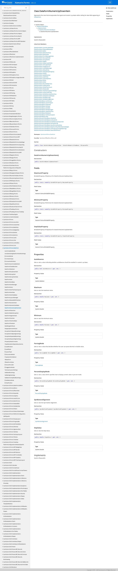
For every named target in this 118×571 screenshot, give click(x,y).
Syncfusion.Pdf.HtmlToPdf (10, 82)
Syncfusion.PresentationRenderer (12, 113)
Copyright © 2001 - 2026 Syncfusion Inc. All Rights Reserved (101, 570)
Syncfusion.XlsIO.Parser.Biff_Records (12, 549)
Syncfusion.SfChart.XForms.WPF (11, 137)
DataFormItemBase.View (41, 116)
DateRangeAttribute (10, 326)
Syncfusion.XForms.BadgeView (11, 230)
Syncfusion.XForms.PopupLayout (12, 419)
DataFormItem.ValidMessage (42, 97)
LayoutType (8, 352)
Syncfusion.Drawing (8, 23)
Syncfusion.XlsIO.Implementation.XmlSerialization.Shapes (12, 535)
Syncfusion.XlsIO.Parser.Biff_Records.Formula (15, 554)
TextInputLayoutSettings (11, 370)
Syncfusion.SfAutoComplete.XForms (12, 119)
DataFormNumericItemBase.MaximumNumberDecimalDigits (51, 127)
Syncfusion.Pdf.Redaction (9, 95)
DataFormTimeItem (10, 323)
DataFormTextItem (10, 318)
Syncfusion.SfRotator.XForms (10, 196)
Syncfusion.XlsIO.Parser (9, 546)
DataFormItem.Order (40, 82)
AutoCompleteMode (10, 251)
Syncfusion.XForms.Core (9, 245)
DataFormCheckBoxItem (11, 266)
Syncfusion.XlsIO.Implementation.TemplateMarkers (12, 502)
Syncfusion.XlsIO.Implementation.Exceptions (14, 486)
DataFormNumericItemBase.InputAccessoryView (48, 125)
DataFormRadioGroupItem (11, 313)
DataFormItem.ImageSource (42, 66)
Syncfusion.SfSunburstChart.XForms (12, 206)
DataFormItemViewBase (11, 295)
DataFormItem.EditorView (41, 54)
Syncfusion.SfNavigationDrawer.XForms (13, 173)
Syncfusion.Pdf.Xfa (8, 103)
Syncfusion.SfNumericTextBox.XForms (13, 175)
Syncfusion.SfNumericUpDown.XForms (13, 178)
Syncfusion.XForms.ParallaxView (11, 406)
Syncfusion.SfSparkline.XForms (11, 204)
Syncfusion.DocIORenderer (10, 20)
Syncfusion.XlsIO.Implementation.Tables (13, 498)
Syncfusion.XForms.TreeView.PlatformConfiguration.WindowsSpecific (13, 443)
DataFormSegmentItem (11, 315)
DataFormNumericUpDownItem (13, 308)
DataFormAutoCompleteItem (12, 264)
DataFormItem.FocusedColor (42, 58)
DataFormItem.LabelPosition (42, 75)
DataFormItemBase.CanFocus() (43, 101)
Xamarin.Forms (22, 2)
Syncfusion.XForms (8, 219)
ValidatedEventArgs (10, 372)
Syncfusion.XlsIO (7, 462)
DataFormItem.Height (40, 61)
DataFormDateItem (10, 269)
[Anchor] (33, 150)
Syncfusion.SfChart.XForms (10, 132)
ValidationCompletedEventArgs (13, 377)
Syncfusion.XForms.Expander (10, 393)
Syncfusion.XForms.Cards (9, 237)
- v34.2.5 (33, 3)
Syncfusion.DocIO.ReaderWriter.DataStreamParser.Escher (11, 14)
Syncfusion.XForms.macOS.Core (11, 398)
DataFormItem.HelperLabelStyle (43, 63)
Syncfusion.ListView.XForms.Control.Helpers (14, 31)
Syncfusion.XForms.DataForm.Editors (13, 385)
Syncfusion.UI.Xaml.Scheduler (11, 217)
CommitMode (9, 256)
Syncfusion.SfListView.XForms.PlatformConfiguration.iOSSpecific (12, 167)
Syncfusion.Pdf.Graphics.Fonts (11, 75)
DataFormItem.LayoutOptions (42, 78)
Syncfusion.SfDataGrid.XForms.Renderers (14, 150)
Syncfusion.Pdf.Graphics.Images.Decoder (13, 77)
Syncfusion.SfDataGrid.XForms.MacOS (13, 147)
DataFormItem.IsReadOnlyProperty (44, 71)
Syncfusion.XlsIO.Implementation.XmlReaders (15, 506)
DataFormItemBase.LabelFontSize (43, 111)
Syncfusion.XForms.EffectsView (11, 390)
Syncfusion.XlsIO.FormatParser (11, 468)
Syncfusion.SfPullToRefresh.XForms (12, 186)
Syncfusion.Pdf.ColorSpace (10, 64)
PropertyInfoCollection (10, 357)
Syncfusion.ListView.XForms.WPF (11, 38)
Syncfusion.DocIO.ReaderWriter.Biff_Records (14, 10)
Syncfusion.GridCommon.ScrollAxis (12, 26)
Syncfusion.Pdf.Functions (9, 70)
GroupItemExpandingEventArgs (13, 339)
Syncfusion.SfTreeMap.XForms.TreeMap (13, 212)
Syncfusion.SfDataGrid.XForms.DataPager (14, 142)
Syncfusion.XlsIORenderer (10, 567)
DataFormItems (9, 287)
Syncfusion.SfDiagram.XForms (11, 155)
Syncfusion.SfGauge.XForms (10, 157)
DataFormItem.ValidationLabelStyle (44, 96)
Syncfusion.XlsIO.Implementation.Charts (13, 475)
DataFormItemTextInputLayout (13, 290)
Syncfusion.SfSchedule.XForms (11, 199)
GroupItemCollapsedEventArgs (13, 331)
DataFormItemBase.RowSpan (42, 113)
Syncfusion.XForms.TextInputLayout (12, 434)
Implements (109, 18)
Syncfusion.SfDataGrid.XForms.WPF (12, 152)
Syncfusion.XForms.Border (10, 232)
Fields (107, 13)
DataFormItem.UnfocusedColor (43, 92)
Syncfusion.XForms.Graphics (10, 396)
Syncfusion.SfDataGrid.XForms (11, 139)
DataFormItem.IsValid (40, 73)
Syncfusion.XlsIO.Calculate (10, 465)
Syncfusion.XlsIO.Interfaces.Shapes (12, 541)
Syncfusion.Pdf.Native (9, 90)
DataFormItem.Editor (40, 51)
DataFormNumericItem (11, 302)
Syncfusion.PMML (8, 108)
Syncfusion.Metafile (8, 46)
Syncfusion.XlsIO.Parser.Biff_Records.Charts (14, 552)
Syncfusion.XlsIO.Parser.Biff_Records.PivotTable (15, 564)
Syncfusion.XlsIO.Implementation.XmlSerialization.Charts (12, 520)
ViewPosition (8, 383)
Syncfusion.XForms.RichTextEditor (12, 424)
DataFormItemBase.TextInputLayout (44, 115)
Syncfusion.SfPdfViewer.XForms (11, 181)
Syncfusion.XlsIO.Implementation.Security (14, 493)
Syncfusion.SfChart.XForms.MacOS (12, 134)
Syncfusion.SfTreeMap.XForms (11, 209)
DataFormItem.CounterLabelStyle (43, 47)
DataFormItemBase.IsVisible (42, 108)
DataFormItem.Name (40, 80)
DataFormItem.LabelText (41, 77)
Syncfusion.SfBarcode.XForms (11, 121)
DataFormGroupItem (10, 274)
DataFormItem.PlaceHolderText (43, 84)
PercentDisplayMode (41, 393)
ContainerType (9, 259)
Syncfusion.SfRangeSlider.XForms (11, 191)
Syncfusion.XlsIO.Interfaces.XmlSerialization (14, 544)
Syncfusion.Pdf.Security (9, 98)
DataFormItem (8, 279)
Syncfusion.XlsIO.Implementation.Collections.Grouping (15, 482)
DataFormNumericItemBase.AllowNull (45, 118)
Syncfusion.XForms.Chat (9, 240)
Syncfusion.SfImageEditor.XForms (12, 160)
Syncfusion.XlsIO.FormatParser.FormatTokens (15, 470)
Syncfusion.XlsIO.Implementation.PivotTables (15, 491)
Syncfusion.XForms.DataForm (11, 248)
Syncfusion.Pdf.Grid (8, 80)
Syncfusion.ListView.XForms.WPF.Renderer (14, 41)
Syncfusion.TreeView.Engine (10, 214)
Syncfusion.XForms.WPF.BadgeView (12, 447)
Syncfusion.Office (7, 49)
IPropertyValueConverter (11, 341)
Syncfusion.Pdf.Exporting (9, 67)
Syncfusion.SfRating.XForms (10, 193)
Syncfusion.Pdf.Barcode (9, 62)
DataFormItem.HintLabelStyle (42, 65)
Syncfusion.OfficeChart (9, 54)
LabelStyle (8, 349)
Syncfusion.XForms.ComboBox (11, 243)
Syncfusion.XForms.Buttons (10, 235)
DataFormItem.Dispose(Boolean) (43, 49)
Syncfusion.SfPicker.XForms (10, 183)
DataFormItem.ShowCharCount (43, 87)
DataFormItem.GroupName (42, 59)
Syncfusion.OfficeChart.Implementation (13, 57)
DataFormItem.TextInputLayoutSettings (45, 90)
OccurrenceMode (10, 354)
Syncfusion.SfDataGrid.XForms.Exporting (13, 144)
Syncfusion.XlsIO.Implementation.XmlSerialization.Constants (12, 525)
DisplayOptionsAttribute (11, 328)
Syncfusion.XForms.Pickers (10, 408)
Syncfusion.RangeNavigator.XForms (12, 116)
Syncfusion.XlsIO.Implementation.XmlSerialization (12, 515)
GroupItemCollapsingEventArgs (13, 333)
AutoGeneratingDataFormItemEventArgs (15, 253)
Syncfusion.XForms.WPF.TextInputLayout (14, 460)
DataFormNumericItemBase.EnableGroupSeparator (49, 121)
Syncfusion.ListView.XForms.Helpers (12, 33)
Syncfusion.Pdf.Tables (9, 101)
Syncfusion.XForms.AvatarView (11, 224)
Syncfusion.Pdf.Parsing (9, 93)
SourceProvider (9, 365)
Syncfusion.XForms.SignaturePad (11, 429)
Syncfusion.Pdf (7, 59)
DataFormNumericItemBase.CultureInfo (45, 120)
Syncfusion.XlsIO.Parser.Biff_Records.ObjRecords (15, 562)
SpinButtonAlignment (41, 421)
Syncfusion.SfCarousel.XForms (11, 129)
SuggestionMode (9, 367)
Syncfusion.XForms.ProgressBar (11, 421)
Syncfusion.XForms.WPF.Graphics (12, 457)
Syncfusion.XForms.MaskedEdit (11, 403)
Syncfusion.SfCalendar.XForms (11, 126)
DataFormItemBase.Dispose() (42, 104)
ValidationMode (9, 380)
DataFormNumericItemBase (12, 305)
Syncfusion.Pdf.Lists (8, 88)
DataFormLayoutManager (11, 297)
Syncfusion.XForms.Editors (10, 388)
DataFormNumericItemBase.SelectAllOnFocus (47, 130)
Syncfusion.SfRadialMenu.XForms (12, 188)
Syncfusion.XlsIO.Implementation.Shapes (14, 496)
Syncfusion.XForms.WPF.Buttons (11, 452)
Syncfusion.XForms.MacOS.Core (11, 401)
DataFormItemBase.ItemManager (43, 109)
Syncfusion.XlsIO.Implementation (12, 473)
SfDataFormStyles (9, 362)
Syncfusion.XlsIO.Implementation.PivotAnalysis (15, 488)
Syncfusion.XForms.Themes (10, 437)
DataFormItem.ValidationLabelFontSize (45, 94)
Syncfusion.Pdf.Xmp (8, 106)
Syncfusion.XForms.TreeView (10, 439)
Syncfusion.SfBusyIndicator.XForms (12, 124)
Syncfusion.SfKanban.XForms (10, 163)
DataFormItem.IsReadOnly (41, 70)
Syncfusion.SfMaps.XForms (10, 170)
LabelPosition (9, 346)
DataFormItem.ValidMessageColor (44, 99)
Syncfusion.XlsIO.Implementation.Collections (14, 478)
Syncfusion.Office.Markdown (10, 51)
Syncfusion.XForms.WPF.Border (11, 450)
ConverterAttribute (10, 261)
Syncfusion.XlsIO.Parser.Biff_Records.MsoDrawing (12, 558)
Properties (109, 16)
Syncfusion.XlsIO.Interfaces (10, 539)
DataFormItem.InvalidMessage (43, 68)
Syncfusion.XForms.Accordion (11, 222)
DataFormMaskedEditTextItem (13, 300)
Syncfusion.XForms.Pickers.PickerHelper (13, 411)
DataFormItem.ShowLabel (41, 89)
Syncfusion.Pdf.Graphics (9, 72)
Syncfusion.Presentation (9, 111)
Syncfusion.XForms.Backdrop (10, 227)
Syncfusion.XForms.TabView (10, 432)
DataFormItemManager (11, 284)
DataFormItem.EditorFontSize (42, 53)
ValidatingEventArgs (10, 375)
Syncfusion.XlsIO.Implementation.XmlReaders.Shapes (15, 510)
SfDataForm (8, 359)
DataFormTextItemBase (11, 321)
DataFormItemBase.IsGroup (42, 106)
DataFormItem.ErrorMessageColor (44, 56)
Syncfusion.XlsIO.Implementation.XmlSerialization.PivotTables (12, 530)
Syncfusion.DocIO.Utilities (9, 18)
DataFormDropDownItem (11, 271)
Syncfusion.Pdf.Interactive (10, 85)
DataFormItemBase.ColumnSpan (43, 103)
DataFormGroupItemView (11, 277)
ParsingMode (39, 365)
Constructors (109, 11)
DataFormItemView (10, 292)
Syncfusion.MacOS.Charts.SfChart (12, 44)
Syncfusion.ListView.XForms (10, 28)
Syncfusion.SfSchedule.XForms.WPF (12, 201)
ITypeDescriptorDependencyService (14, 344)
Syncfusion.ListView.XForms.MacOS (12, 36)
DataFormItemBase (10, 282)
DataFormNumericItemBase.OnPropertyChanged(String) (50, 128)
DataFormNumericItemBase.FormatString (46, 123)
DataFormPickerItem (10, 310)
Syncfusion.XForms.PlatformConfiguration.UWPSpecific (14, 415)
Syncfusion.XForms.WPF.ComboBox (12, 455)
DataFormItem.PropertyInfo (42, 85)
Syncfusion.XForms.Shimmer (10, 426)
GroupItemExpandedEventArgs (13, 336)
